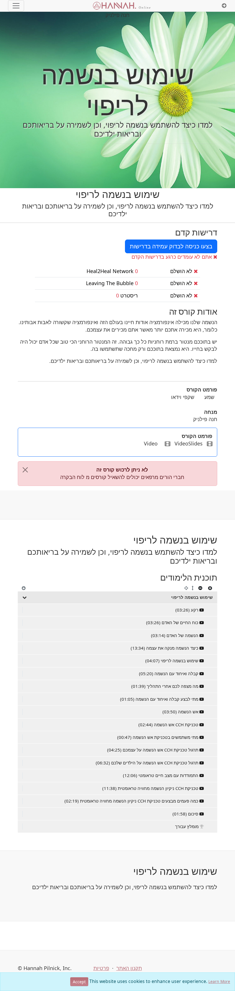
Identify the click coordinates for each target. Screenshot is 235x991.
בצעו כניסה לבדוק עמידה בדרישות (171, 246)
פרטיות (101, 968)
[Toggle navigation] (16, 5)
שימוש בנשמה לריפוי (192, 597)
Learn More (219, 981)
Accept (79, 981)
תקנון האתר (129, 968)
